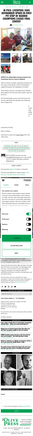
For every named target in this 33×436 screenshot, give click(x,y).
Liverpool (5, 148)
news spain (19, 148)
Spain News (20, 135)
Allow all (16, 238)
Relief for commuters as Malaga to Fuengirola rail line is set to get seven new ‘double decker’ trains (16, 341)
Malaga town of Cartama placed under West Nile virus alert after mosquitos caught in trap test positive (15, 329)
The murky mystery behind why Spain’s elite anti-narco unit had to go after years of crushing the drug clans (16, 347)
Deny (16, 253)
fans (20, 146)
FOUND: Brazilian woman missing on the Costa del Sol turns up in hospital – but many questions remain (15, 335)
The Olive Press (12, 151)
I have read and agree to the (16, 406)
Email (3, 394)
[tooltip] (2, 286)
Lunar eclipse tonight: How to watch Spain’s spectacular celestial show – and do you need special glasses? (16, 323)
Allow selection (16, 245)
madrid (12, 148)
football (25, 146)
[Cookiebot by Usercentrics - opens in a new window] (23, 180)
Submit (16, 411)
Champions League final (11, 146)
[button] (30, 293)
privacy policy (26, 406)
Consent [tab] (5, 185)
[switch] (28, 219)
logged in (12, 169)
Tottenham (21, 151)
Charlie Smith (18, 25)
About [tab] (27, 185)
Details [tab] (16, 185)
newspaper (26, 148)
